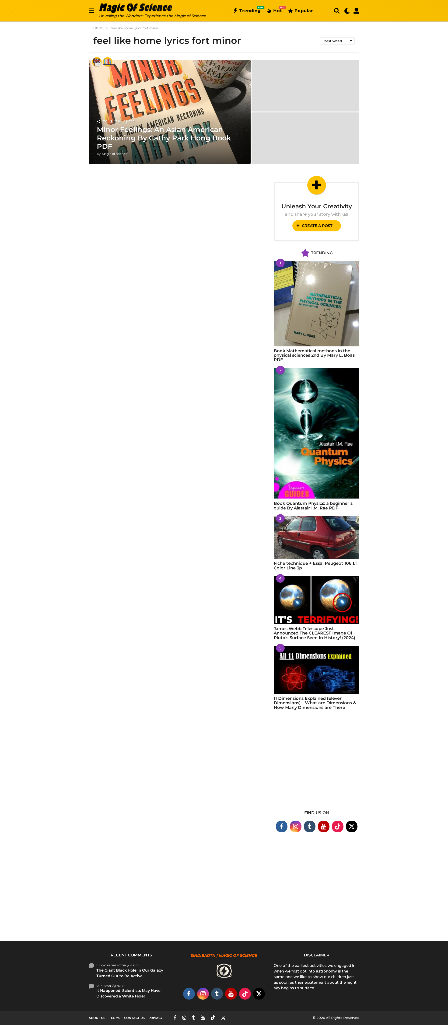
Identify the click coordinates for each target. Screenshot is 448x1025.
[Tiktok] (337, 826)
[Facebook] (281, 826)
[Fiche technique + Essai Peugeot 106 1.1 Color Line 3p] (316, 537)
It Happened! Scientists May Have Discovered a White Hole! (128, 993)
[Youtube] (323, 826)
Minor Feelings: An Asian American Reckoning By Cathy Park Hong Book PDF (164, 138)
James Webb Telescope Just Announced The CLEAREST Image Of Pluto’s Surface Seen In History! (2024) (314, 633)
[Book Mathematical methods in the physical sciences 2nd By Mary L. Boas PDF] (316, 303)
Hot (277, 9)
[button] (91, 10)
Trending (250, 9)
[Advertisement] (316, 763)
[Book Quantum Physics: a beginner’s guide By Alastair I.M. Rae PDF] (316, 433)
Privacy (156, 1018)
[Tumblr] (309, 826)
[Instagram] (295, 826)
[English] (97, 61)
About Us (97, 1018)
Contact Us (134, 1018)
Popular (303, 10)
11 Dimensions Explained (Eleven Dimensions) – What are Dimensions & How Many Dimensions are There (315, 703)
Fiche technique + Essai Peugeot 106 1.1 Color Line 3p (315, 565)
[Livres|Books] (107, 61)
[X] (351, 826)
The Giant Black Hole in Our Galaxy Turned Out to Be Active (129, 973)
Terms (114, 1018)
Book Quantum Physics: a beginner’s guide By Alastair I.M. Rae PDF (313, 505)
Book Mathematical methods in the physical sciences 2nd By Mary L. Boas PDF (314, 355)
